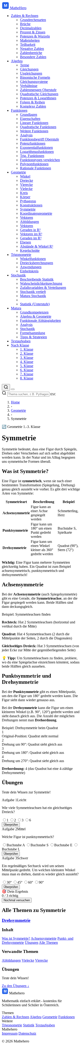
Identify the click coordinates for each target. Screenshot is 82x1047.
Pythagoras (28, 201)
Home (15, 402)
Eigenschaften (30, 119)
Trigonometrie (21, 255)
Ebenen (25, 242)
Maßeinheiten (30, 40)
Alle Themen (48, 942)
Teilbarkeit (27, 44)
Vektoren (26, 217)
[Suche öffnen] (6, 387)
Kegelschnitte (30, 250)
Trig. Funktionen (32, 156)
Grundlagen (28, 114)
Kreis (24, 193)
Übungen (31, 942)
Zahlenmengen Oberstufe (38, 90)
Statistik (28, 1025)
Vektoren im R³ (31, 234)
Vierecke (26, 185)
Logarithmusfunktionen (37, 152)
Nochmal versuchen (17, 900)
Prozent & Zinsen (32, 32)
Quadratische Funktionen (38, 127)
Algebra (17, 61)
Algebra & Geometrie (35, 316)
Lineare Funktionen (34, 123)
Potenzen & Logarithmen (38, 98)
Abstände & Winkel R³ (36, 246)
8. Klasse (26, 378)
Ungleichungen (31, 73)
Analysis (26, 135)
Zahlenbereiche (31, 53)
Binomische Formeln (35, 77)
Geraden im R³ (30, 238)
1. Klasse (26, 349)
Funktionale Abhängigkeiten (40, 320)
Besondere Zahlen (33, 57)
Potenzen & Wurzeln (35, 36)
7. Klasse (26, 374)
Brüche (25, 24)
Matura (16, 308)
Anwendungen (30, 267)
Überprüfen (11, 824)
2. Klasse (26, 353)
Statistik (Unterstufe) (35, 304)
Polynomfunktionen (34, 164)
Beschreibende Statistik (37, 279)
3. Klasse (26, 358)
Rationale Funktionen (35, 168)
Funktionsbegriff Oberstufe (39, 139)
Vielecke (26, 189)
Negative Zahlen (32, 49)
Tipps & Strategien (33, 337)
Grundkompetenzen (34, 312)
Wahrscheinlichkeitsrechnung (41, 283)
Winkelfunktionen (33, 259)
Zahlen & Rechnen (24, 16)
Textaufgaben (21, 341)
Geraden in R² (30, 230)
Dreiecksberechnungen (36, 263)
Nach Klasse (20, 345)
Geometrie (18, 172)
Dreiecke (26, 180)
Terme (24, 65)
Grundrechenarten (33, 20)
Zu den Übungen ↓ (15, 986)
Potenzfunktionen (32, 143)
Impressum (10, 1033)
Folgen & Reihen (32, 102)
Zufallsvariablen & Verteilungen (43, 287)
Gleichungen (29, 69)
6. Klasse (26, 370)
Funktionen (19, 110)
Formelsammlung (32, 333)
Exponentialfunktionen (36, 147)
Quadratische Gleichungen (39, 94)
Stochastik (18, 275)
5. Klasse (26, 366)
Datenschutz (27, 1033)
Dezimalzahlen (30, 28)
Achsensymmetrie (43, 938)
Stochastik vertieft (33, 292)
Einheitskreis (29, 271)
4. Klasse (26, 362)
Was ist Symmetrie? (16, 938)
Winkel (25, 176)
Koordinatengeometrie (36, 213)
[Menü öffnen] (13, 389)
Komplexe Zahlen (33, 106)
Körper (25, 197)
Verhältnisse (28, 86)
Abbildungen (29, 222)
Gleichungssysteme (34, 82)
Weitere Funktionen (34, 131)
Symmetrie (28, 209)
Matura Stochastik (33, 296)
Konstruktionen (31, 205)
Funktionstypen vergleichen (40, 160)
